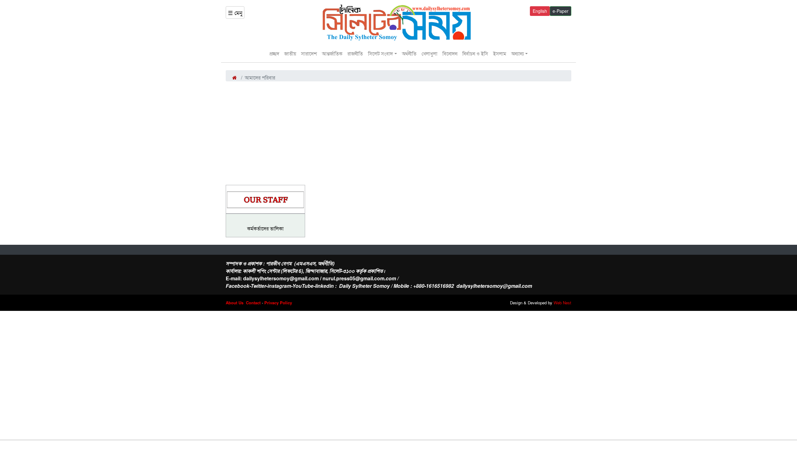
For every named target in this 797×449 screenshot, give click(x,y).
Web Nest (562, 303)
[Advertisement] (398, 128)
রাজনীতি (355, 53)
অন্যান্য (517, 53)
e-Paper (560, 11)
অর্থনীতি (409, 53)
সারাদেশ (309, 53)
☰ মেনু (235, 12)
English (540, 11)
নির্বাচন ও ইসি (475, 53)
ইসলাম (499, 53)
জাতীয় (290, 53)
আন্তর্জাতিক (332, 53)
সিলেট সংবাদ (380, 53)
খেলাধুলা (429, 53)
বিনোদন (449, 53)
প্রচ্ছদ (274, 53)
